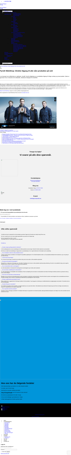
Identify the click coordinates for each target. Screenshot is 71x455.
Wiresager (13, 24)
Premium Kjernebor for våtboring (19, 45)
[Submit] (2, 12)
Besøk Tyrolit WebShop (4, 90)
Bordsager (13, 39)
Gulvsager (13, 16)
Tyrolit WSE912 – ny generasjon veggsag (10, 136)
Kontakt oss (6, 59)
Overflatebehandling (17, 34)
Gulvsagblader (16, 49)
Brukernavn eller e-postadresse (7, 446)
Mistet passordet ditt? (5, 453)
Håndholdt (15, 51)
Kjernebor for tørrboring (17, 44)
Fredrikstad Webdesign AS (39, 414)
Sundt (14, 20)
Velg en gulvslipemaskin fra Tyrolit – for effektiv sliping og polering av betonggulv (18, 139)
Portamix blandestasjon (18, 36)
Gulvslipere (6, 429)
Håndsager (13, 38)
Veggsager (13, 21)
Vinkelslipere (15, 28)
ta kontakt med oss (25, 92)
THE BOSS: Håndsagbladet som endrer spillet (9, 131)
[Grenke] (3, 410)
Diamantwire (15, 50)
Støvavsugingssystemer (18, 35)
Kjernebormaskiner (17, 13)
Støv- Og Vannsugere (15, 41)
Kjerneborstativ (16, 15)
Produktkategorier (7, 11)
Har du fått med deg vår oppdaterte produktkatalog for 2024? (14, 141)
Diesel (14, 18)
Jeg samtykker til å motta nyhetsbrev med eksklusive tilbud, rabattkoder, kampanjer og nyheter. (19, 216)
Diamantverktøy (14, 43)
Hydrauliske (15, 23)
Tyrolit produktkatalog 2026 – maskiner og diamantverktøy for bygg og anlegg (17, 135)
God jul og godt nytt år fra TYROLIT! (9, 137)
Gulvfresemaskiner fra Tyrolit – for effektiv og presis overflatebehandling (16, 138)
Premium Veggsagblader (18, 47)
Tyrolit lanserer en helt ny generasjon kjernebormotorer (13, 143)
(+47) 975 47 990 (39, 188)
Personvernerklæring (35, 416)
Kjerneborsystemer (17, 14)
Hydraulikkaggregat (15, 40)
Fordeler (6, 54)
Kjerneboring (13, 12)
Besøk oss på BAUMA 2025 (7, 140)
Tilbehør (12, 42)
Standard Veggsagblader (18, 48)
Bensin (14, 17)
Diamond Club (9, 55)
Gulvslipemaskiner (17, 33)
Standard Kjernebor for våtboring (19, 46)
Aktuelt (5, 58)
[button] (5, 9)
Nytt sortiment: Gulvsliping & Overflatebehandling (12, 142)
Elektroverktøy (14, 27)
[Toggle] (1, 247)
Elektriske (15, 22)
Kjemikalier (15, 37)
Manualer (6, 52)
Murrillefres (15, 31)
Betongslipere (16, 30)
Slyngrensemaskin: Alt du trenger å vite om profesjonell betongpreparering (16, 134)
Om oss (5, 57)
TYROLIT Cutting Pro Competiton (6, 130)
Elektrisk (15, 19)
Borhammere (15, 29)
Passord (3, 449)
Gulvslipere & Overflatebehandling (18, 32)
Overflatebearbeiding (8, 53)
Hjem (5, 10)
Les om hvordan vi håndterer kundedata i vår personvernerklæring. (10, 218)
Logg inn (8, 451)
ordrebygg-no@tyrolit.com (35, 198)
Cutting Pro (9, 56)
